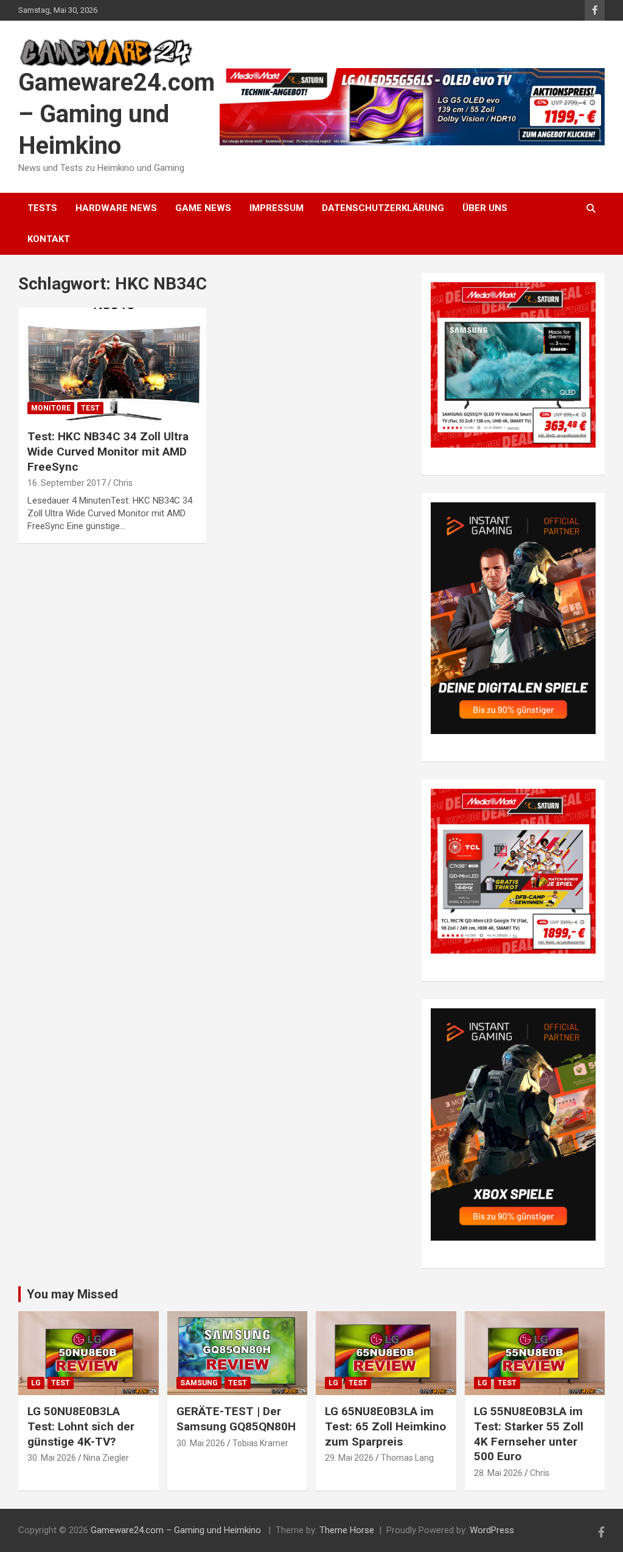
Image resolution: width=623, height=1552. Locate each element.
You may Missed (72, 1294)
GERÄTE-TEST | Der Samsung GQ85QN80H (236, 1418)
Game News (203, 208)
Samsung (199, 1383)
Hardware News (116, 208)
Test (90, 408)
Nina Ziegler (106, 1458)
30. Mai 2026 (51, 1458)
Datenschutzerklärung (383, 208)
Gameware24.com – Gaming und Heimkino (116, 114)
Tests (42, 208)
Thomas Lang (407, 1458)
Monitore (51, 408)
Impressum (276, 208)
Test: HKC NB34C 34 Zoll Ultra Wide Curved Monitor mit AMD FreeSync (108, 451)
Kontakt (48, 239)
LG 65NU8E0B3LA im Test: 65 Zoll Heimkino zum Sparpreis (385, 1426)
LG (36, 1383)
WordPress (492, 1530)
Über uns (484, 208)
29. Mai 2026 (349, 1458)
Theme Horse (346, 1530)
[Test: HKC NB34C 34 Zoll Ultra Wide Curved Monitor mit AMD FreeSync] (112, 364)
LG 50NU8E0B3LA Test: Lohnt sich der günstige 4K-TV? (80, 1426)
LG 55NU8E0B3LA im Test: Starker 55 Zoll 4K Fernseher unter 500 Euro (528, 1433)
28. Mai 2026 (498, 1473)
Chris (123, 483)
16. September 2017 (66, 483)
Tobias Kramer (260, 1443)
